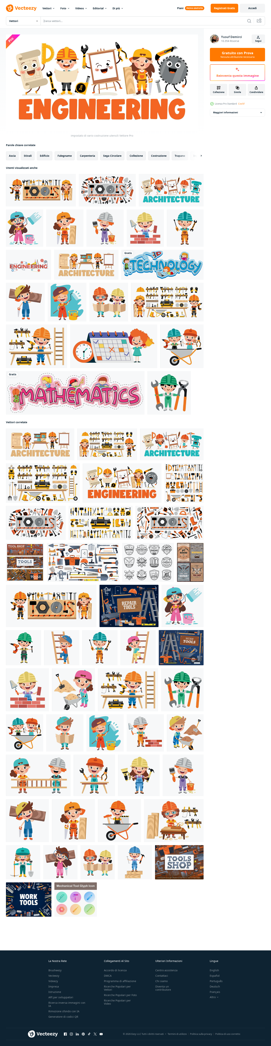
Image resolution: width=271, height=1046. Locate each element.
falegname (65, 155)
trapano (180, 155)
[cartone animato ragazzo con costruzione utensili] (41, 190)
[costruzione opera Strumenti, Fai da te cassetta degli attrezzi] (179, 862)
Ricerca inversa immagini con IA (66, 1004)
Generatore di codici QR (63, 1016)
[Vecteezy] (21, 8)
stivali (28, 155)
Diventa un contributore (163, 988)
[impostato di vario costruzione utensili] (107, 190)
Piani (180, 8)
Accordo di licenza (115, 970)
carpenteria (87, 155)
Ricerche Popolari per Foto (120, 995)
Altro (213, 997)
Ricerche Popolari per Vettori (117, 988)
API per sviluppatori (60, 997)
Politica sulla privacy (201, 1034)
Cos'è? (241, 103)
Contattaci (161, 975)
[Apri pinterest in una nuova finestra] (83, 1033)
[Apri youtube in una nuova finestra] (101, 1033)
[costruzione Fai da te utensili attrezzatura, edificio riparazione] (129, 606)
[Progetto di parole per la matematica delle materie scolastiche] (75, 393)
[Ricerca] (249, 21)
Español (215, 975)
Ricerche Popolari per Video (117, 1002)
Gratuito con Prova (238, 55)
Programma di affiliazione (120, 981)
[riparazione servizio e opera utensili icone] (148, 562)
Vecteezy (53, 975)
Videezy (53, 981)
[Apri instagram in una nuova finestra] (71, 1033)
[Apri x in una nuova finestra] (95, 1033)
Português (216, 981)
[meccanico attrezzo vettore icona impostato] (75, 899)
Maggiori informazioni (225, 112)
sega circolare (112, 155)
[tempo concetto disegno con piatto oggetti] (113, 346)
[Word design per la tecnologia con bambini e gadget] (162, 265)
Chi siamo (161, 981)
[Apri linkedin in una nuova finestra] (77, 1033)
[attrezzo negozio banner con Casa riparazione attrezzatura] (25, 562)
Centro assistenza (166, 970)
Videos (79, 8)
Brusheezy (54, 970)
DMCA (108, 975)
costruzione (159, 155)
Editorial (98, 8)
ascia (12, 155)
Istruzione (54, 992)
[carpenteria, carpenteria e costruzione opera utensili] (181, 647)
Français (215, 992)
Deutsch (215, 986)
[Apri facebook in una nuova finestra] (65, 1033)
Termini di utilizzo (177, 1034)
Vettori (46, 8)
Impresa (53, 986)
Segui (258, 40)
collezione (136, 155)
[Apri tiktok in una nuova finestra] (89, 1033)
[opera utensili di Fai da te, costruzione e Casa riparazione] (28, 899)
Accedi (252, 8)
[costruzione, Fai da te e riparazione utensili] (83, 562)
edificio (44, 155)
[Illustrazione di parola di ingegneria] (28, 265)
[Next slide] (198, 155)
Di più (116, 8)
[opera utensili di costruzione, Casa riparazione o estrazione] (190, 562)
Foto (63, 8)
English (214, 970)
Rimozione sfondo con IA (63, 1011)
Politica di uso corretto (227, 1034)
